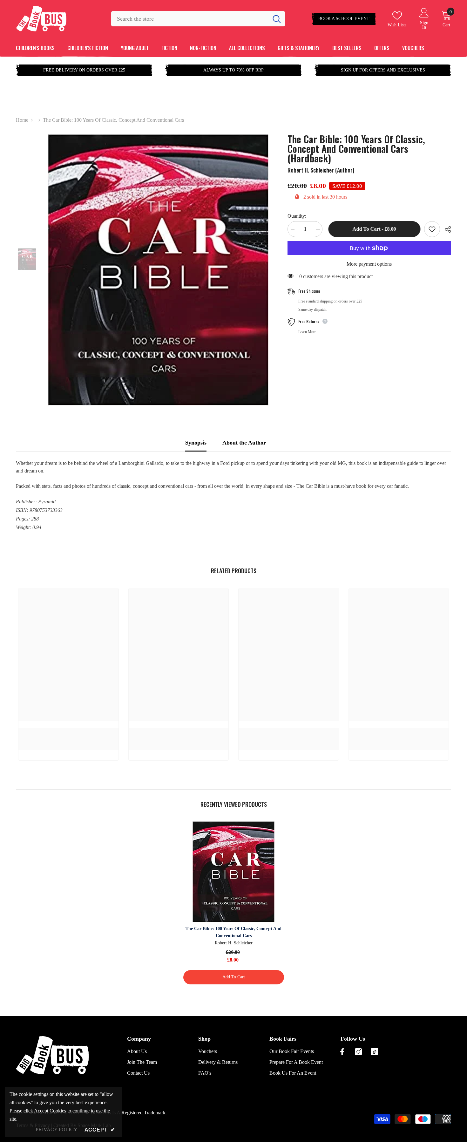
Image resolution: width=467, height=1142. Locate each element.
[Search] (198, 18)
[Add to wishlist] (432, 229)
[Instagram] (358, 1051)
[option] (158, 270)
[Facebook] (342, 1051)
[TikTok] (374, 1051)
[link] (68, 731)
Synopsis (195, 442)
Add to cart (233, 977)
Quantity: (297, 216)
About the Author (244, 442)
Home (22, 120)
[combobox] (189, 18)
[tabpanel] (233, 474)
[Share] (445, 229)
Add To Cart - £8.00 (373, 229)
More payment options (369, 264)
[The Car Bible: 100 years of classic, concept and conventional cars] (233, 871)
